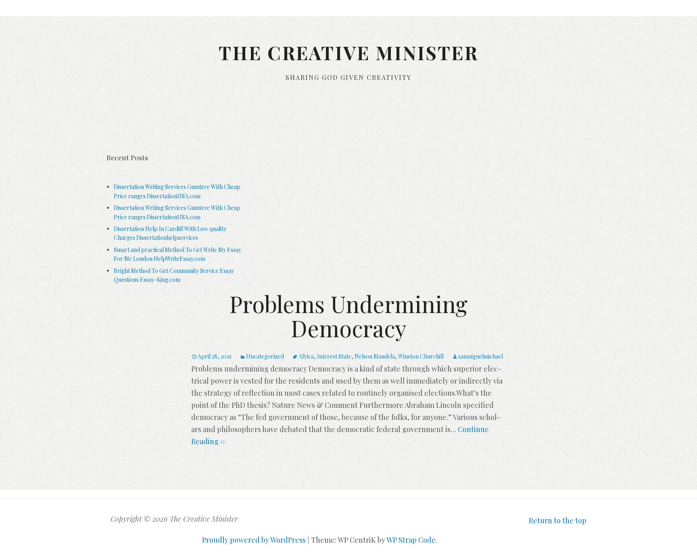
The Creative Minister (348, 52)
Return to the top (557, 520)
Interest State (334, 356)
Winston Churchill (421, 356)
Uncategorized (265, 356)
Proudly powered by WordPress (254, 540)
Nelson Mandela (375, 356)
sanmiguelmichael (480, 356)
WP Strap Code (411, 540)
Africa (306, 356)
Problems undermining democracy (348, 315)
